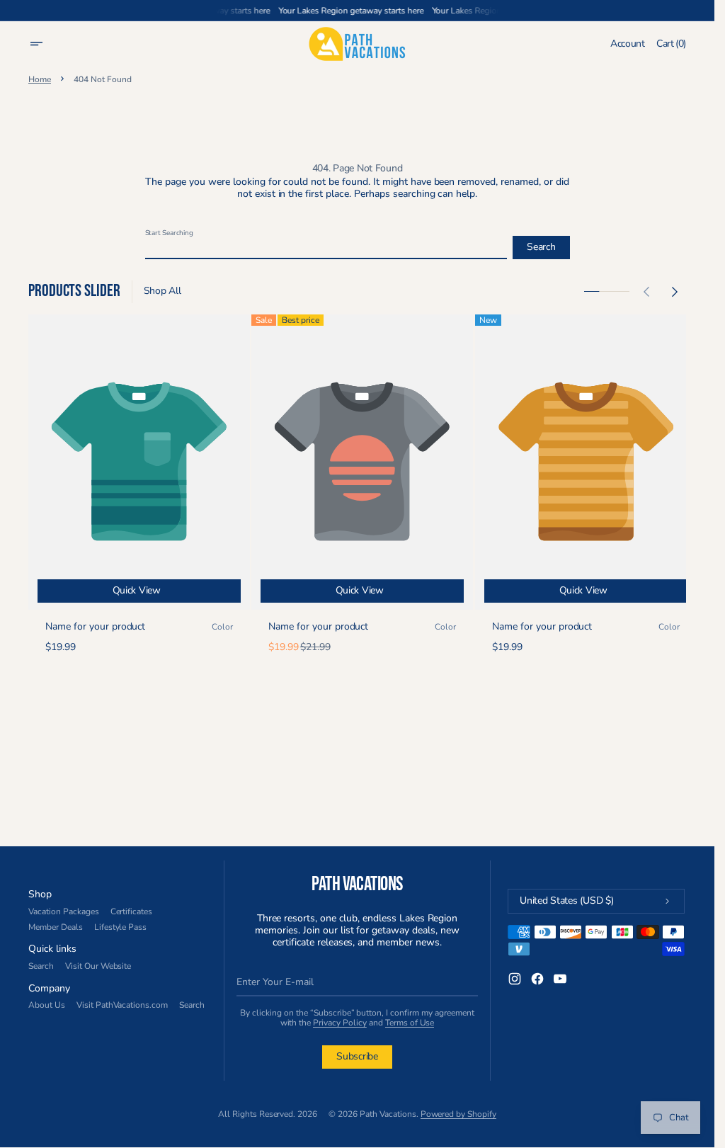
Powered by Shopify (459, 1114)
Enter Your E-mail (275, 982)
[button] (45, 44)
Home (39, 79)
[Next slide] (674, 291)
